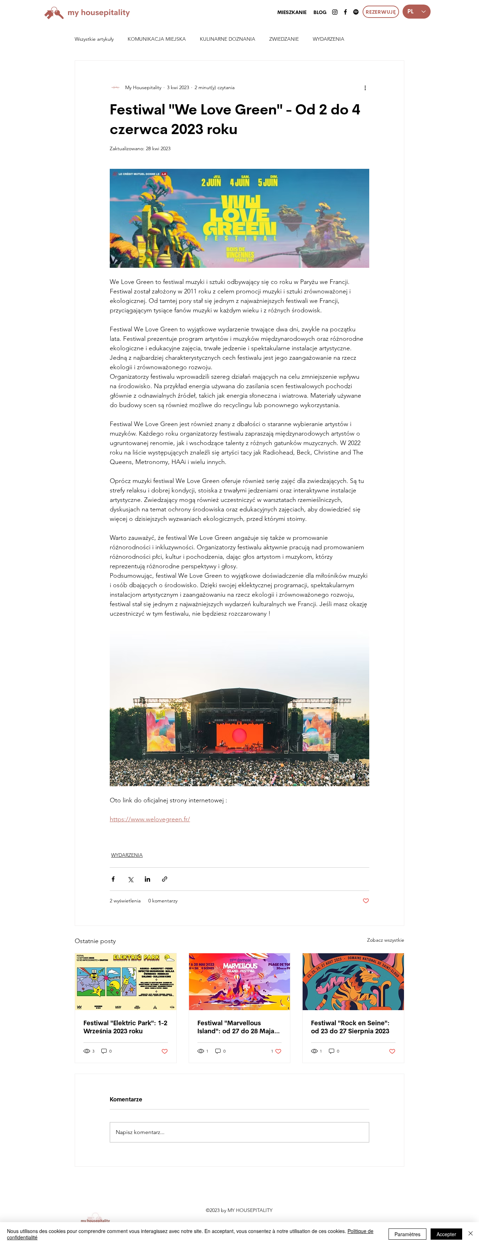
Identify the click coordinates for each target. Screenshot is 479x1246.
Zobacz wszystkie (385, 940)
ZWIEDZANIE (284, 39)
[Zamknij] (470, 1234)
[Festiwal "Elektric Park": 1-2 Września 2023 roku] (125, 981)
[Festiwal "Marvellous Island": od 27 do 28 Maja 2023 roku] (239, 981)
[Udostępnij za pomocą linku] (164, 879)
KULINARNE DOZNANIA (227, 39)
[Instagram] (334, 11)
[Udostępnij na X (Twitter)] (130, 879)
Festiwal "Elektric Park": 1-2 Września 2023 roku (125, 1027)
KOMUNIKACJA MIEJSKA (157, 39)
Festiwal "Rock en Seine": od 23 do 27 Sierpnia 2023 (350, 1027)
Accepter (446, 1234)
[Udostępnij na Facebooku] (113, 879)
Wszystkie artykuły (94, 39)
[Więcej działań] (365, 87)
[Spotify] (355, 11)
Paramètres (407, 1234)
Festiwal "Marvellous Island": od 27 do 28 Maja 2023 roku (235, 1027)
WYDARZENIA (328, 39)
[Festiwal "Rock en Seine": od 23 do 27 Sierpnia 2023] (353, 981)
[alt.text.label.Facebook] (345, 11)
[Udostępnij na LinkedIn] (147, 879)
